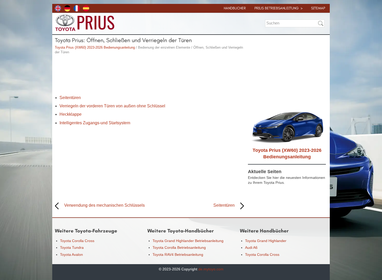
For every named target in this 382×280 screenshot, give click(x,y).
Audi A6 (251, 247)
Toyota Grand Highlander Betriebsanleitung (188, 241)
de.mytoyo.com (210, 269)
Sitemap (318, 8)
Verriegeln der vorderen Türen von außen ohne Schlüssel (112, 106)
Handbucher (235, 8)
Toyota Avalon (71, 254)
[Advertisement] (149, 75)
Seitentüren (70, 97)
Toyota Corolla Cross (77, 241)
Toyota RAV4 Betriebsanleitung (178, 254)
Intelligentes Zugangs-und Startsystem (95, 123)
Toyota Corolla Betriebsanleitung (179, 247)
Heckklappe (71, 114)
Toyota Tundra (72, 247)
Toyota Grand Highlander (265, 241)
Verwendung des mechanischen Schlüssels (104, 205)
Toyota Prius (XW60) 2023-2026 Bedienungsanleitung (95, 47)
